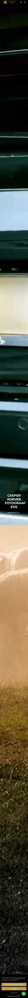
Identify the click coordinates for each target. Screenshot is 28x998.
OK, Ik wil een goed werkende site (14, 984)
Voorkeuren (14, 992)
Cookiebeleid (10, 996)
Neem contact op (13, 512)
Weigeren (14, 988)
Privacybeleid (17, 996)
